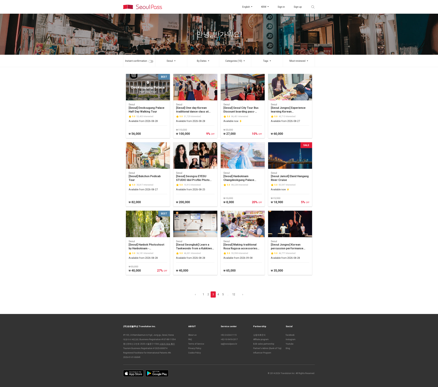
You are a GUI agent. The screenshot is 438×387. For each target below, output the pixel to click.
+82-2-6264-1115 (229, 335)
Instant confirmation (136, 61)
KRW (264, 6)
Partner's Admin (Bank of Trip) (267, 348)
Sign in (281, 6)
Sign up (298, 6)
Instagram (290, 339)
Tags (265, 61)
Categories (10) (233, 61)
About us (192, 335)
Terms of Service (196, 344)
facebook (290, 335)
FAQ (190, 339)
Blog (288, 348)
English (246, 6)
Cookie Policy (194, 353)
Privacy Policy (194, 348)
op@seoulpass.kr (229, 344)
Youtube (289, 344)
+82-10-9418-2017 (229, 339)
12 (233, 294)
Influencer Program (262, 353)
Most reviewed (297, 61)
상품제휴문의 (259, 335)
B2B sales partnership (263, 344)
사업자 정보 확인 (167, 344)
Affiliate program (261, 339)
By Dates (202, 61)
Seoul (170, 61)
